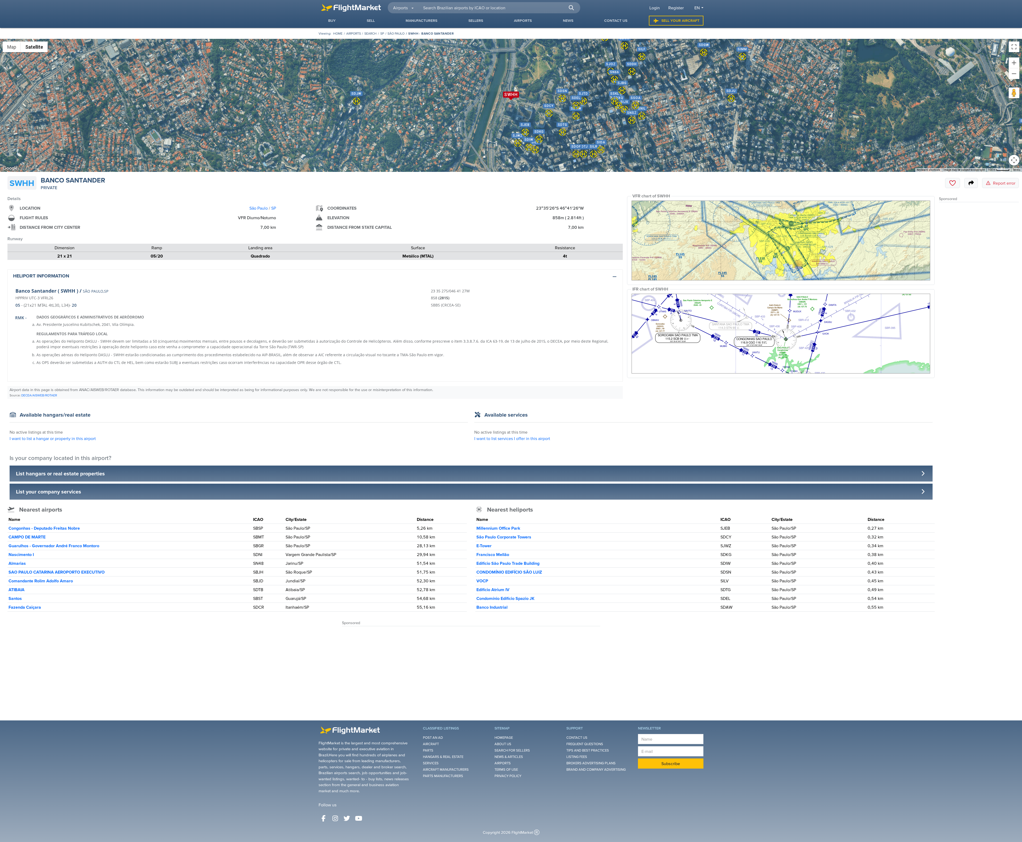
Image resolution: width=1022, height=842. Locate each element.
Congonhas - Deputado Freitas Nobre (44, 528)
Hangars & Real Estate (443, 757)
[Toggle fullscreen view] (1014, 47)
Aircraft (431, 744)
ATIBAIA (16, 589)
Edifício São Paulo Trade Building (507, 563)
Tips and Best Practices (587, 750)
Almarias (17, 563)
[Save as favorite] (952, 183)
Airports (353, 33)
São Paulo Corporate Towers (503, 536)
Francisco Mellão (492, 554)
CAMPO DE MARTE (27, 536)
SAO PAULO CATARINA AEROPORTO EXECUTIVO (57, 572)
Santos (15, 598)
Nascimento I (21, 554)
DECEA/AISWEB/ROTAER (39, 395)
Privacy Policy (507, 776)
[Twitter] (347, 818)
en (697, 7)
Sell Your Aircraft (680, 20)
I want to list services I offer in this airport (512, 438)
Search (370, 33)
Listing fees (576, 757)
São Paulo (396, 33)
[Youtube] (358, 818)
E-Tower (484, 545)
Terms (1016, 169)
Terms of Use (506, 770)
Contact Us (576, 738)
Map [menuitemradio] (11, 47)
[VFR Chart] (781, 240)
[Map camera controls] (1014, 160)
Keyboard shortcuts (928, 169)
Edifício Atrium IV (492, 589)
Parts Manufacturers (443, 776)
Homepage (503, 738)
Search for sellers (512, 750)
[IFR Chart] (781, 334)
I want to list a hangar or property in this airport (53, 438)
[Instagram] (335, 818)
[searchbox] (498, 7)
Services (431, 763)
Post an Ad (433, 738)
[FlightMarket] (351, 7)
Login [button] (654, 7)
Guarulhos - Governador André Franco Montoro (54, 545)
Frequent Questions (584, 744)
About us (502, 744)
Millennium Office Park (498, 528)
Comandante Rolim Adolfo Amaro (41, 580)
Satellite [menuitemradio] (34, 47)
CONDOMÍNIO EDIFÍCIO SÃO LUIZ (509, 572)
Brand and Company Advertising (596, 770)
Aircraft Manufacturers (446, 770)
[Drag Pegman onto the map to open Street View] (1014, 93)
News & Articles (508, 757)
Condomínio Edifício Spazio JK (505, 598)
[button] (571, 7)
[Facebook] (323, 818)
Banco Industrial (492, 607)
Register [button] (676, 7)
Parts (428, 750)
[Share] (971, 183)
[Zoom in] (1014, 62)
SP (382, 33)
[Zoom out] (1014, 73)
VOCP (482, 580)
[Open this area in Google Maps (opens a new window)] (10, 168)
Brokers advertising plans (591, 763)
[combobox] (498, 7)
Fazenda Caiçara (25, 607)
